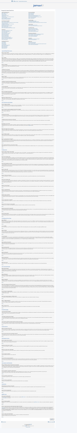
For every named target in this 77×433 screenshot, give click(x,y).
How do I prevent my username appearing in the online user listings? (10, 22)
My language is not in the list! (5, 24)
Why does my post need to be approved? (7, 38)
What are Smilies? (4, 43)
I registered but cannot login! (5, 15)
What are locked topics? (4, 47)
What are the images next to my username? (7, 25)
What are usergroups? (31, 14)
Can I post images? (4, 44)
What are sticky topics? (4, 46)
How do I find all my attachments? (33, 39)
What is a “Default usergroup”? (32, 17)
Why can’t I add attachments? (5, 35)
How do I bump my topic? (5, 39)
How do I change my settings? (5, 21)
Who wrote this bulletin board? (32, 42)
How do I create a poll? (4, 32)
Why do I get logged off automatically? (6, 18)
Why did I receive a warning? (5, 36)
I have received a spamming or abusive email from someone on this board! (38, 22)
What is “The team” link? (31, 18)
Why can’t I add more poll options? (6, 33)
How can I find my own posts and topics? (33, 31)
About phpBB (4, 397)
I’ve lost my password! (4, 17)
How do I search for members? (32, 30)
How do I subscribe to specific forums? (33, 35)
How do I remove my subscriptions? (33, 36)
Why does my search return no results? (33, 29)
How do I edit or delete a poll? (5, 34)
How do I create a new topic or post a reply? (7, 30)
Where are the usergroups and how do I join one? (35, 15)
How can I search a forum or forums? (33, 28)
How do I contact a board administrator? (33, 44)
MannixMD (30, 424)
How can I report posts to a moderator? (6, 37)
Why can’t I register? (4, 14)
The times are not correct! (5, 23)
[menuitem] (50, 422)
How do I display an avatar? (5, 26)
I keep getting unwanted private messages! (34, 21)
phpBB (29, 125)
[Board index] (38, 6)
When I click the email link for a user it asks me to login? (8, 27)
